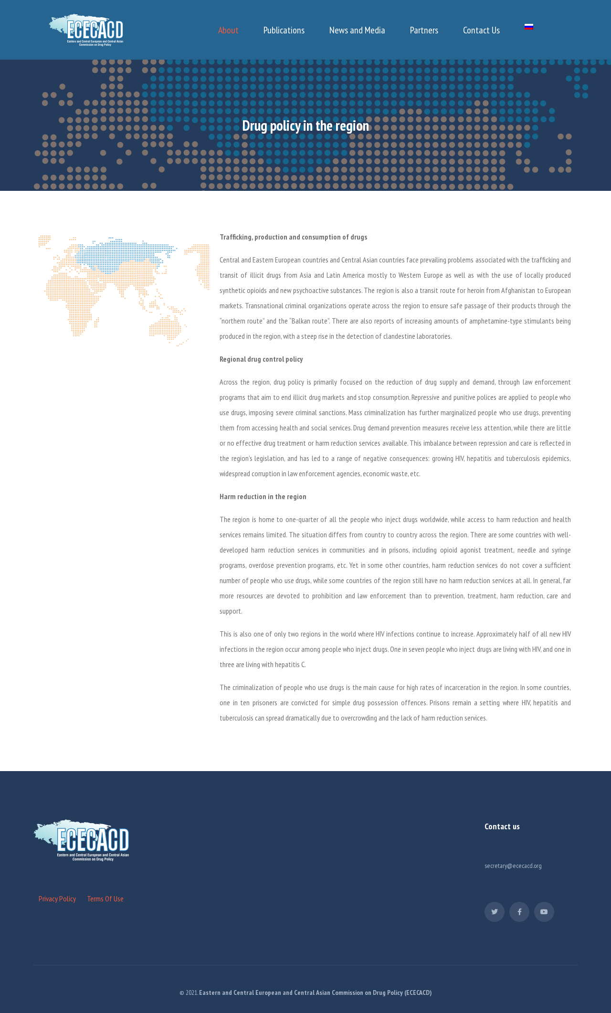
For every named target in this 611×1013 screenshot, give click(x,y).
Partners (424, 30)
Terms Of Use (105, 898)
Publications (284, 30)
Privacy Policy (57, 898)
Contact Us (481, 30)
